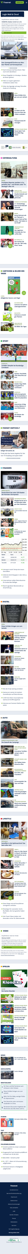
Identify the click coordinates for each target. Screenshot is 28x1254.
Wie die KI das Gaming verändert (13, 689)
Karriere (14, 1225)
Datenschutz (14, 1200)
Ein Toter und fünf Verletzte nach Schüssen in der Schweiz (13, 1087)
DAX (3, 557)
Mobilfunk (20, 2)
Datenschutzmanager (14, 1204)
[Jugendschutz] (14, 1240)
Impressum (14, 1197)
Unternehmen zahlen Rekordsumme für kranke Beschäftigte (14, 581)
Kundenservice (14, 1190)
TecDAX (4, 563)
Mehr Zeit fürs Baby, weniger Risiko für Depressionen (14, 1097)
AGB (14, 1211)
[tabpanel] (14, 54)
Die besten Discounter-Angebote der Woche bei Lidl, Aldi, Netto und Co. (15, 1108)
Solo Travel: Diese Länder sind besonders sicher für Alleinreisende (13, 917)
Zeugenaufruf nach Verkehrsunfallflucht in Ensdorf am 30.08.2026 (15, 1153)
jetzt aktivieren (8, 33)
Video (5, 931)
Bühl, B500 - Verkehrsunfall (11, 1158)
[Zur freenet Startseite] (6, 2)
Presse (14, 1218)
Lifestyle (7, 818)
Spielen (6, 966)
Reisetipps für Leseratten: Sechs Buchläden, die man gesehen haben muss (13, 911)
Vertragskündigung (14, 1229)
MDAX (4, 560)
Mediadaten (14, 1222)
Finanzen (7, 468)
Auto (5, 718)
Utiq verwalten (14, 1207)
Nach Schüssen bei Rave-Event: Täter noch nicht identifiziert (14, 71)
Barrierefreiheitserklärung (14, 1193)
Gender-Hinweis (14, 1215)
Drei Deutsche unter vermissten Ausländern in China (13, 1102)
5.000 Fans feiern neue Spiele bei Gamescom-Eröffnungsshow (13, 699)
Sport (5, 341)
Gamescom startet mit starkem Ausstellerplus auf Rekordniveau (13, 693)
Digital (6, 601)
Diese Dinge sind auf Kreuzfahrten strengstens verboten (13, 904)
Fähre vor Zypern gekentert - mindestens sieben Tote (11, 82)
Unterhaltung (10, 158)
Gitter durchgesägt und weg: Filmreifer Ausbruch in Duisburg (14, 87)
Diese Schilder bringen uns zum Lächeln (13, 1092)
